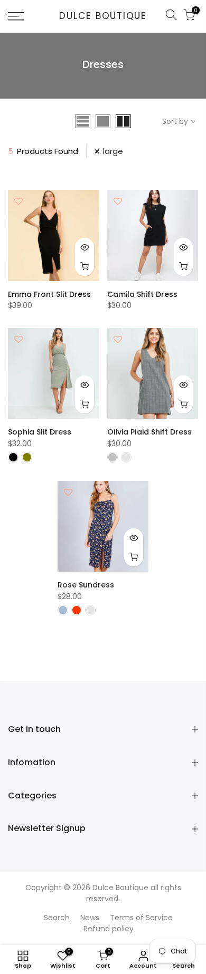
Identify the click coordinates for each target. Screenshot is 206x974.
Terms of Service (141, 917)
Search (57, 917)
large (113, 151)
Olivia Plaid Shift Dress (149, 432)
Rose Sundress (86, 585)
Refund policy (108, 928)
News (89, 917)
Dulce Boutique (103, 16)
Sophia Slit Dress (39, 432)
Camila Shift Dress (142, 294)
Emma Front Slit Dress (49, 294)
